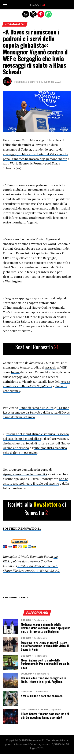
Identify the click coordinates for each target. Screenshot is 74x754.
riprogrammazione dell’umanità (25, 474)
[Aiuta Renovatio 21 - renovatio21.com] (37, 349)
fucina (15, 372)
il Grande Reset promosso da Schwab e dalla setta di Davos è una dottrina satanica (36, 412)
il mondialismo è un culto (36, 408)
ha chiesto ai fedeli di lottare (27, 443)
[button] (6, 5)
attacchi (50, 367)
